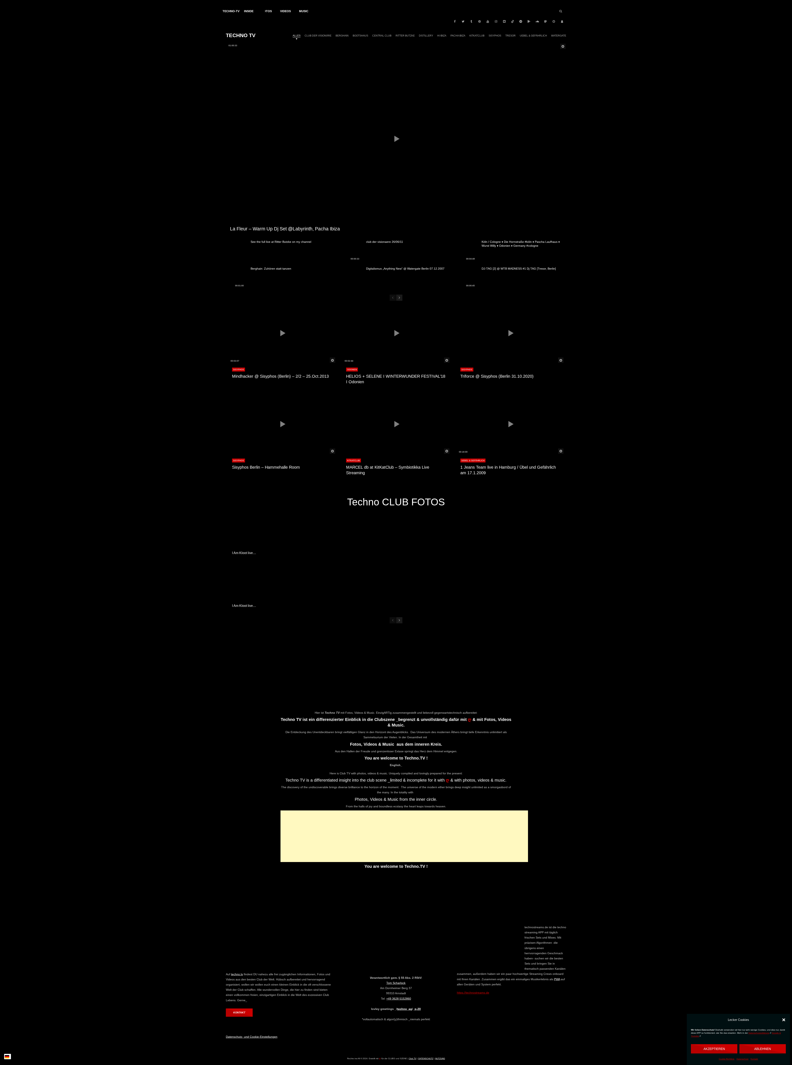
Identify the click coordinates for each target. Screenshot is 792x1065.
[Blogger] (504, 21)
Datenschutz (742, 1059)
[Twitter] (463, 21)
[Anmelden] (562, 21)
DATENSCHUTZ (425, 1058)
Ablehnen (762, 1049)
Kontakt (754, 1059)
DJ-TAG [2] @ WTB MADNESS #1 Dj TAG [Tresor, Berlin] (519, 268)
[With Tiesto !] (533, 534)
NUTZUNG (440, 1058)
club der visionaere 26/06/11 (384, 241)
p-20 (418, 1009)
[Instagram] (496, 21)
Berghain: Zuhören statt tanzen (271, 268)
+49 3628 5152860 (398, 998)
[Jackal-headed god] (464, 587)
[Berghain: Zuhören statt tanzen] (236, 278)
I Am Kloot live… (244, 553)
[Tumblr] (471, 21)
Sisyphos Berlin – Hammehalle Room (266, 467)
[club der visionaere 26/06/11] (351, 251)
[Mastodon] (545, 21)
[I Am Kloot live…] (259, 534)
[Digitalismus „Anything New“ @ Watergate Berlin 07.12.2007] (351, 278)
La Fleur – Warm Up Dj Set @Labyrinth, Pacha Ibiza (285, 228)
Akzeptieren (714, 1049)
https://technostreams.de (473, 992)
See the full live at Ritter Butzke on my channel (281, 241)
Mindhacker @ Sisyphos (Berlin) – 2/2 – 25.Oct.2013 (280, 376)
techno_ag (404, 1009)
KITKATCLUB (353, 460)
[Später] (554, 21)
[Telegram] (521, 21)
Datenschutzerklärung (758, 1033)
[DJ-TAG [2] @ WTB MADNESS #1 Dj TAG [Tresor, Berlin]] (467, 278)
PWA (557, 979)
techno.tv (237, 974)
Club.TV (412, 1058)
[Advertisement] (404, 836)
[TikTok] (512, 21)
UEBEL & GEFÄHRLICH (472, 460)
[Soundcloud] (537, 21)
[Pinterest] (479, 21)
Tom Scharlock (395, 983)
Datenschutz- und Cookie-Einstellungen (251, 1036)
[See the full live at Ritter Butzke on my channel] (236, 251)
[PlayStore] (529, 21)
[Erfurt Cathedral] (464, 534)
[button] (784, 1020)
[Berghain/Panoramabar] (327, 587)
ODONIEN (352, 369)
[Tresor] (396, 534)
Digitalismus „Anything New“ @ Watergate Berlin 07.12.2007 (405, 268)
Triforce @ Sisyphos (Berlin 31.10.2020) (497, 376)
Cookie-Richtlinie (726, 1059)
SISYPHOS (238, 369)
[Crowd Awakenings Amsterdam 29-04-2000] (396, 587)
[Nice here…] (327, 534)
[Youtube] (488, 21)
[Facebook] (455, 21)
